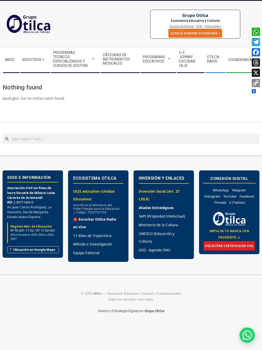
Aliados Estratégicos (156, 207)
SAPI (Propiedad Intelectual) (162, 216)
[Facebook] (256, 52)
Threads (220, 202)
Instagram (212, 196)
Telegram (239, 190)
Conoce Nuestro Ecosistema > (195, 33)
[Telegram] (256, 42)
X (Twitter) (237, 202)
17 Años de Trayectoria (92, 235)
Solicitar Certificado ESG (229, 246)
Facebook (246, 196)
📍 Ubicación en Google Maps (31, 250)
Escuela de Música (181, 26)
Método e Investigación (92, 244)
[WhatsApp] (256, 32)
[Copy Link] (256, 83)
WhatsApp (221, 190)
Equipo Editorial (86, 252)
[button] (247, 335)
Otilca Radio (213, 26)
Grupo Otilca (195, 15)
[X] (256, 73)
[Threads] (256, 62)
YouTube (229, 196)
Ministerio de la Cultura (158, 224)
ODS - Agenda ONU (154, 250)
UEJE (199, 26)
